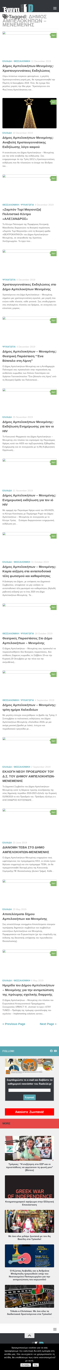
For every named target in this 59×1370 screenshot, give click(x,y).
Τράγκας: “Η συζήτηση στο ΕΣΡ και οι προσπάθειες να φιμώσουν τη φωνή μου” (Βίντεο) (29, 1167)
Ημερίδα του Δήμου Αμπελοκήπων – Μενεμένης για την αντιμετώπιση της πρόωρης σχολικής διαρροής (28, 990)
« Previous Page (13, 1024)
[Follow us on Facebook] (51, 1051)
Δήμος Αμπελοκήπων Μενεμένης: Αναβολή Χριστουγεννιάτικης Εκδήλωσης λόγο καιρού (27, 142)
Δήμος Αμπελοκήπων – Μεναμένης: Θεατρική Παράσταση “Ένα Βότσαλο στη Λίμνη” (29, 356)
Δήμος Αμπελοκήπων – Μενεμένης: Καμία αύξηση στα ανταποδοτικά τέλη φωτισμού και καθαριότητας (29, 571)
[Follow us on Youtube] (55, 1051)
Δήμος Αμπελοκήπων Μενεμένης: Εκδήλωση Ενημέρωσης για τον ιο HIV (28, 426)
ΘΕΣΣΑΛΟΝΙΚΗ (22, 61)
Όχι (36, 1365)
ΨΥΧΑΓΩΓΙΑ (27, 204)
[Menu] (55, 8)
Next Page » (48, 1024)
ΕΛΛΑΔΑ (7, 61)
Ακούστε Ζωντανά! (29, 1112)
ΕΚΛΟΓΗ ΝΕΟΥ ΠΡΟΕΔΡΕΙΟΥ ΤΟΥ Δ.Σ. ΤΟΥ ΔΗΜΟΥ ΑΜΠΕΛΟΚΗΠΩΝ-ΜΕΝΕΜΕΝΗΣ (28, 776)
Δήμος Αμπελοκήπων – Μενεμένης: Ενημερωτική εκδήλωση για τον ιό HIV (29, 500)
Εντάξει (26, 1365)
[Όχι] (55, 1356)
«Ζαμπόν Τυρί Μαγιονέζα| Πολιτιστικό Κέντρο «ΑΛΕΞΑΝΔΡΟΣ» (21, 214)
